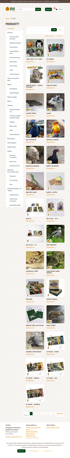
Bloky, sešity (13, 126)
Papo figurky (13, 88)
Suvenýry (10, 32)
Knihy (11, 130)
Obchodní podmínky (32, 431)
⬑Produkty (10, 28)
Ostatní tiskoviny (14, 134)
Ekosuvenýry (13, 61)
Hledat (38, 9)
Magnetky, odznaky (15, 43)
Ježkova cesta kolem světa (13, 79)
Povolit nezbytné (34, 451)
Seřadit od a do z (49, 36)
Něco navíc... (13, 161)
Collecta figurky (11, 143)
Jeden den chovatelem (13, 156)
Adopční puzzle (14, 195)
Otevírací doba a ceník (53, 427)
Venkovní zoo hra (15, 165)
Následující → (60, 414)
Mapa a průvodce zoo (15, 110)
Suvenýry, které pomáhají (14, 37)
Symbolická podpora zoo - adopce (14, 189)
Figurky (9, 84)
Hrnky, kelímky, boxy (14, 52)
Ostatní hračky (11, 147)
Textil (11, 70)
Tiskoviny (10, 105)
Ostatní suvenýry (14, 74)
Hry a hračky (13, 66)
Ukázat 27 (59, 36)
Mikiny (9, 101)
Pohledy (12, 122)
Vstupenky (13, 176)
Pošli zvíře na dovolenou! (13, 200)
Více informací (47, 451)
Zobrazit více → (30, 61)
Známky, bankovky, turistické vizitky (15, 117)
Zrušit (60, 29)
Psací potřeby (14, 47)
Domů (7, 18)
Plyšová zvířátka (12, 97)
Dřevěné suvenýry (15, 57)
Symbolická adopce (15, 205)
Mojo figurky (11, 138)
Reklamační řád (30, 434)
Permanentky (14, 180)
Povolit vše (21, 451)
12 (54, 413)
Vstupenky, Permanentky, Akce (13, 171)
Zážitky (9, 151)
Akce (11, 184)
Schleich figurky (14, 93)
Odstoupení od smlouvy (32, 438)
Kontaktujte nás (30, 436)
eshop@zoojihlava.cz (16, 437)
